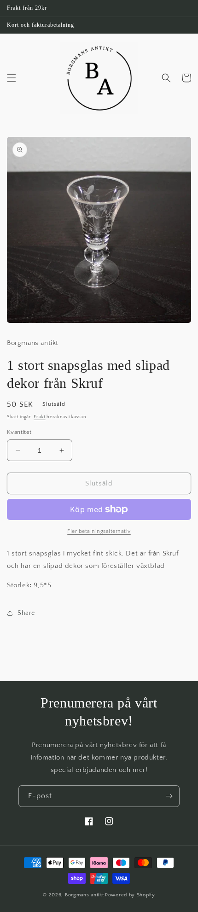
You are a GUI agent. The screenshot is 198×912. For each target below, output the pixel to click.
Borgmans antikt (84, 895)
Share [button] (26, 613)
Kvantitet (19, 432)
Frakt (40, 417)
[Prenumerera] (169, 796)
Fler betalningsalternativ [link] (99, 531)
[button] (11, 78)
